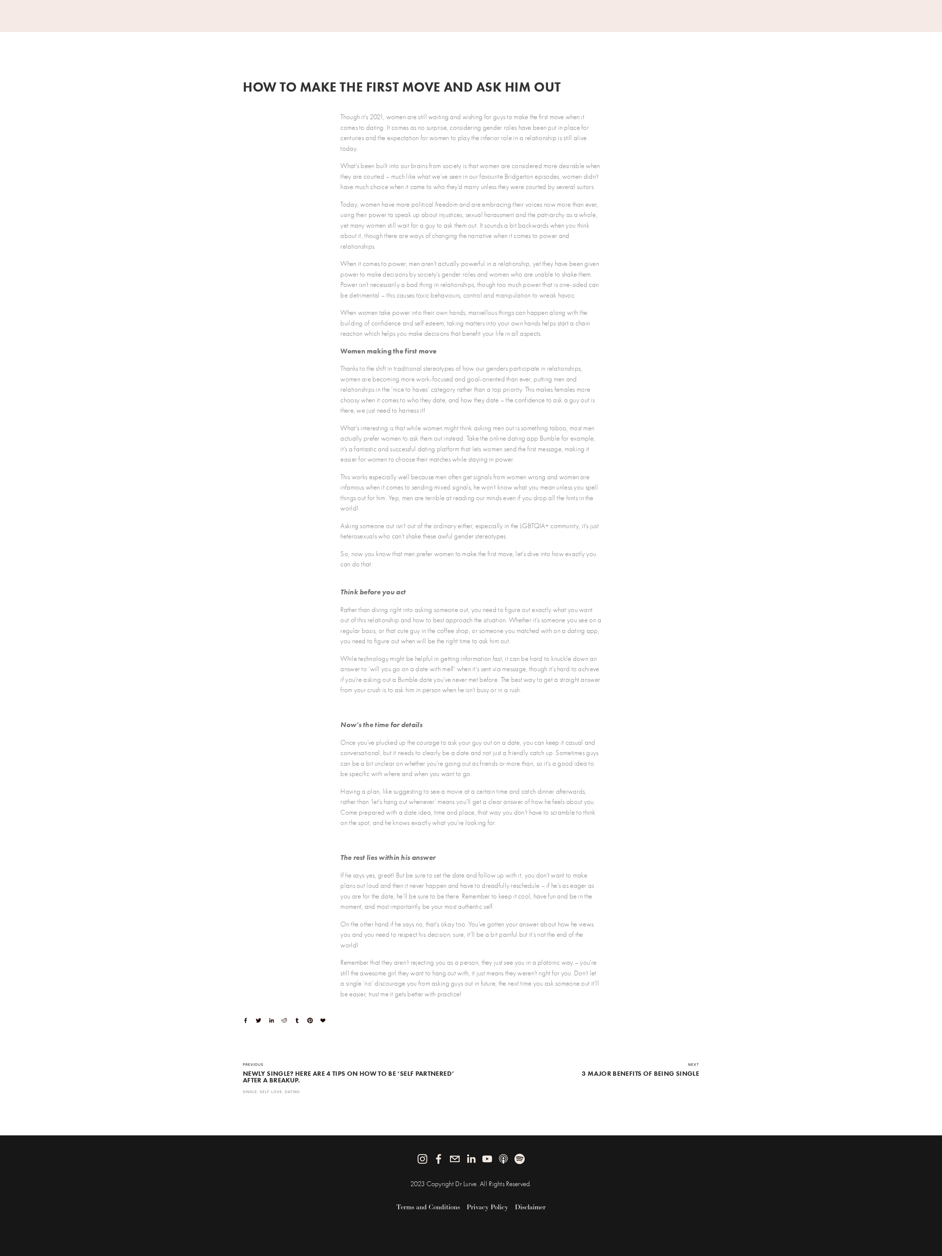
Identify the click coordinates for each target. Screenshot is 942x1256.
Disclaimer (530, 1207)
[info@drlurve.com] (455, 1159)
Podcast (392, 38)
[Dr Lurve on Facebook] (438, 1159)
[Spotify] (519, 1159)
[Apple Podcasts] (503, 1159)
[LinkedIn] (471, 1159)
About (253, 38)
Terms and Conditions (428, 1207)
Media (337, 38)
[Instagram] (422, 1159)
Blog (362, 38)
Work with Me (295, 38)
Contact (427, 38)
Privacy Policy (487, 1207)
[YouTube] (487, 1159)
